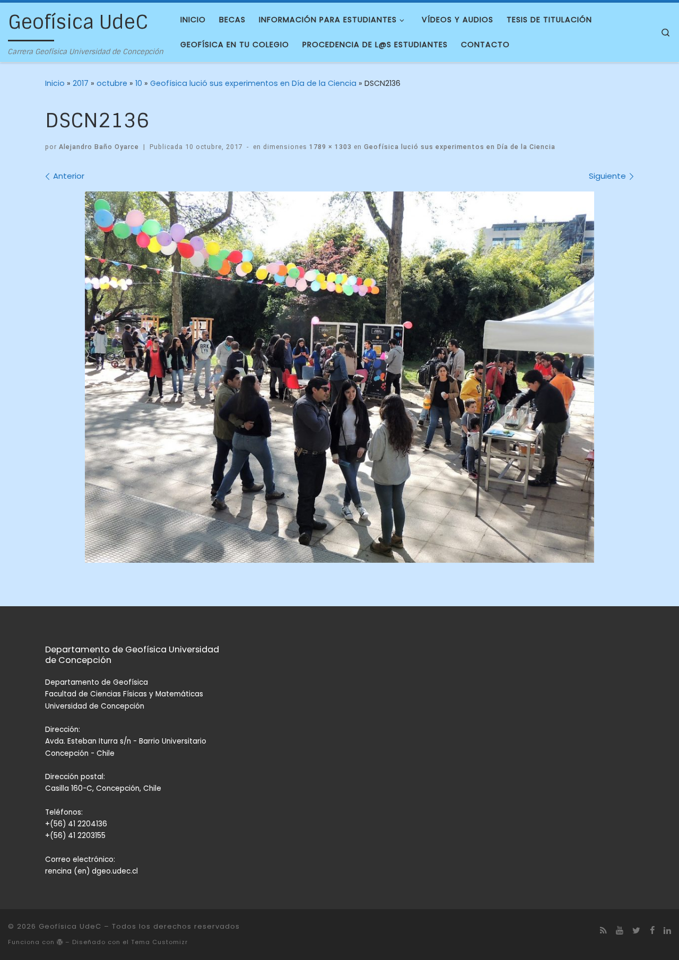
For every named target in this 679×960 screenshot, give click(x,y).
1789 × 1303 (329, 147)
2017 (81, 83)
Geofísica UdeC (70, 926)
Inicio (55, 83)
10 (138, 83)
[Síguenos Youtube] (619, 930)
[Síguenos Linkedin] (667, 930)
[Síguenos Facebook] (652, 930)
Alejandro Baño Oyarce (99, 147)
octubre (112, 83)
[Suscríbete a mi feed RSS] (603, 930)
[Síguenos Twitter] (636, 930)
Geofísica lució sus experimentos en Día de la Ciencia (253, 83)
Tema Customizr (159, 942)
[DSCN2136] (339, 376)
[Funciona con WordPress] (60, 942)
